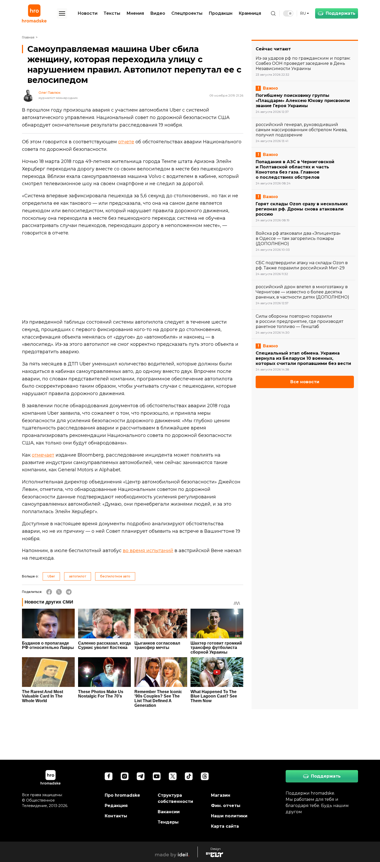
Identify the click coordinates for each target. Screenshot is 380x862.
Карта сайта (225, 826)
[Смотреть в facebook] (108, 776)
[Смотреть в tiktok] (189, 776)
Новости (87, 13)
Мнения (135, 13)
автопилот (77, 576)
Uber (51, 576)
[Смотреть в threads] (205, 776)
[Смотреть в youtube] (157, 776)
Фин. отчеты (225, 805)
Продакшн (220, 13)
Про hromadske (122, 795)
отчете (126, 142)
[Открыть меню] (62, 13)
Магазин (220, 795)
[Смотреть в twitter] (173, 776)
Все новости (304, 381)
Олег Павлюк (49, 93)
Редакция (116, 805)
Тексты (112, 13)
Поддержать (340, 13)
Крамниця (250, 13)
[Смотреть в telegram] (141, 776)
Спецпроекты (186, 13)
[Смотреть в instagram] (124, 776)
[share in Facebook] (49, 592)
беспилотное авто (115, 576)
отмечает (43, 455)
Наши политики (229, 815)
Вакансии (169, 811)
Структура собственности (175, 798)
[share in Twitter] (59, 592)
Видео (157, 13)
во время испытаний (148, 550)
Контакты (116, 815)
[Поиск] (273, 13)
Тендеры (168, 822)
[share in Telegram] (69, 592)
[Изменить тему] (288, 13)
